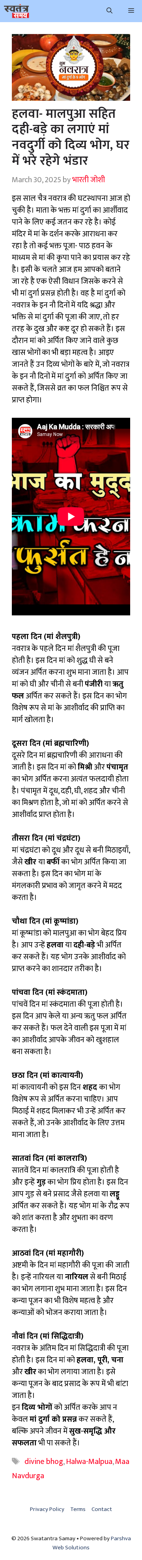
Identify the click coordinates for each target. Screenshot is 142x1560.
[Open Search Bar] (109, 11)
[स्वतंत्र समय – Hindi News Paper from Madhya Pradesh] (16, 11)
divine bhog (43, 1461)
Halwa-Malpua (89, 1461)
